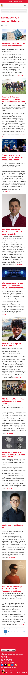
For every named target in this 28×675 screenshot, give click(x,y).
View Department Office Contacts (8, 650)
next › (24, 631)
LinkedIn (12, 665)
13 (22, 628)
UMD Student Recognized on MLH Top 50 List (12, 345)
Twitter (5, 665)
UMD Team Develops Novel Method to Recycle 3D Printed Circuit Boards (13, 454)
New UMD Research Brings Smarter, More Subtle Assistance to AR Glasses (12, 589)
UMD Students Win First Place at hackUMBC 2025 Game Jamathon (13, 401)
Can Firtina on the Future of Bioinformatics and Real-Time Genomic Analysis (13, 232)
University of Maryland (14, 1)
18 (14, 631)
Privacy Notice (13, 667)
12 (19, 628)
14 (2, 631)
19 (17, 631)
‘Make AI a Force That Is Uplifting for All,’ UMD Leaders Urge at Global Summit (13, 157)
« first (3, 628)
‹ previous (9, 628)
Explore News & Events (14, 11)
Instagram (9, 665)
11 (16, 628)
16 (8, 631)
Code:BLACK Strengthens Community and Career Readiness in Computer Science (14, 99)
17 (11, 631)
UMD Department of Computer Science (11, 5)
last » (3, 634)
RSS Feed (16, 665)
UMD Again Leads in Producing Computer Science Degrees (13, 44)
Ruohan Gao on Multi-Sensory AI (13, 526)
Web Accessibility (5, 667)
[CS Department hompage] (14, 671)
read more (19, 75)
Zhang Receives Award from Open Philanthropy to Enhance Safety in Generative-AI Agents (13, 285)
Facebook (2, 665)
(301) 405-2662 (10, 662)
